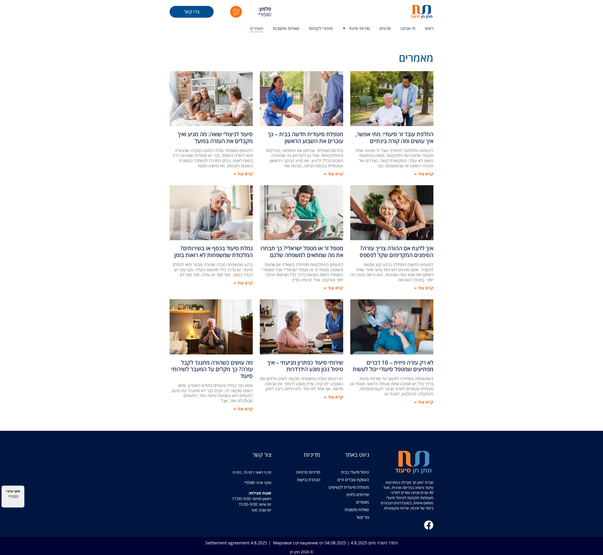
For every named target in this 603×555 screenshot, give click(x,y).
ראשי (429, 28)
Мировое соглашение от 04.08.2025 (309, 543)
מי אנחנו (407, 28)
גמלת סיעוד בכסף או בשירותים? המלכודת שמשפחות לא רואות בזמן (213, 251)
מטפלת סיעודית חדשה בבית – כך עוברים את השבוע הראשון (305, 137)
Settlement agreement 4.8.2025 (236, 543)
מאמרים (256, 28)
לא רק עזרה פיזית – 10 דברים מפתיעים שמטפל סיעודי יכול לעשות (393, 365)
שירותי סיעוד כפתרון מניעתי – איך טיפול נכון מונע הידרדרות (305, 365)
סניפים (385, 28)
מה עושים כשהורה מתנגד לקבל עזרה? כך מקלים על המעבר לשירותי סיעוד (212, 369)
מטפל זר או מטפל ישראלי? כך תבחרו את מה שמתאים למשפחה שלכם (302, 251)
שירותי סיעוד (359, 28)
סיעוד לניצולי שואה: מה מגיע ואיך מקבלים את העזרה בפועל (215, 137)
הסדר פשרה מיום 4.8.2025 (374, 543)
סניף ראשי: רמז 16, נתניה (251, 472)
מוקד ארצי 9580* (257, 482)
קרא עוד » (423, 174)
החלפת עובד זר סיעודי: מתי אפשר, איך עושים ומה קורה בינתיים (394, 137)
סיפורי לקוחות (321, 28)
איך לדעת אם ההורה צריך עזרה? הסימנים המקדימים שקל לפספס (396, 251)
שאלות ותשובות (286, 28)
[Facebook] (428, 525)
